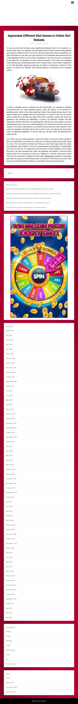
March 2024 (10, 465)
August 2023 (10, 497)
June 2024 (9, 451)
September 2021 (11, 599)
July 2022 (9, 553)
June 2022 (9, 557)
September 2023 (11, 492)
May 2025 (9, 400)
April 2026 (9, 349)
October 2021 (10, 594)
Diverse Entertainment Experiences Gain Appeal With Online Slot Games (29, 189)
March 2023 (10, 520)
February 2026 (10, 358)
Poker (8, 655)
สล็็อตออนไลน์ (50, 156)
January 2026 (10, 363)
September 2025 (11, 381)
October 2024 (10, 432)
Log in (8, 678)
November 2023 (11, 483)
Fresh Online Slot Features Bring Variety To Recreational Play (26, 207)
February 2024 (10, 469)
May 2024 (9, 455)
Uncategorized (11, 664)
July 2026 (9, 335)
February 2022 (10, 576)
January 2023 (10, 529)
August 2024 (10, 442)
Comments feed (11, 687)
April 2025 (9, 405)
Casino (8, 636)
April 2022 (9, 566)
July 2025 (9, 391)
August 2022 (10, 548)
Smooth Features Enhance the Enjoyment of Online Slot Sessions (28, 203)
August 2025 (10, 386)
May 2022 (9, 562)
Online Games (10, 650)
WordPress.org (11, 692)
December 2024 (11, 423)
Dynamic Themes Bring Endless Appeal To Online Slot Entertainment (28, 198)
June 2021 (9, 613)
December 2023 (11, 479)
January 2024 (10, 474)
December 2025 (11, 368)
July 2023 (9, 502)
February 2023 (10, 525)
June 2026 (9, 340)
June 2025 (9, 395)
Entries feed (10, 683)
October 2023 (10, 488)
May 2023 (9, 511)
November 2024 (11, 428)
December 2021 (11, 585)
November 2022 (11, 534)
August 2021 (10, 603)
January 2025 (10, 418)
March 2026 (10, 354)
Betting (8, 631)
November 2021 (11, 590)
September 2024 (11, 437)
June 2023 (9, 506)
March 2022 (10, 571)
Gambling (9, 641)
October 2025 (10, 377)
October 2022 (10, 539)
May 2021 (9, 617)
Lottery (8, 645)
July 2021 (9, 608)
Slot (7, 659)
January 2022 (10, 580)
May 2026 (9, 344)
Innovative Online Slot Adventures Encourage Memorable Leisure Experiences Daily (33, 194)
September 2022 (11, 543)
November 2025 (11, 372)
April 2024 (9, 460)
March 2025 (10, 409)
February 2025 (10, 414)
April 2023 (9, 516)
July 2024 (9, 446)
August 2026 (10, 331)
